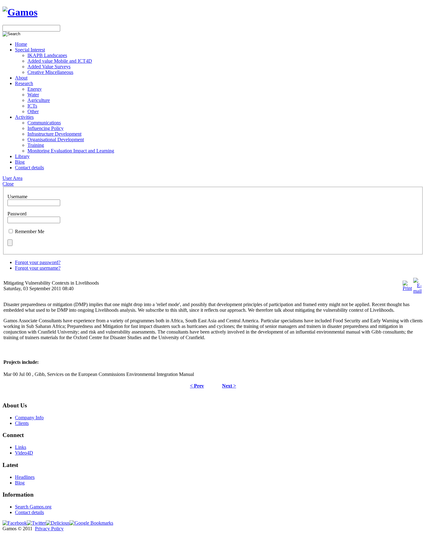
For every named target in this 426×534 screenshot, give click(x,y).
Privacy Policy (49, 528)
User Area (12, 178)
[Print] (407, 288)
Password (17, 213)
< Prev (197, 385)
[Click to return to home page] (19, 12)
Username (17, 196)
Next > (229, 385)
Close (8, 183)
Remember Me (29, 231)
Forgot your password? (38, 262)
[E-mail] (417, 291)
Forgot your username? (38, 268)
